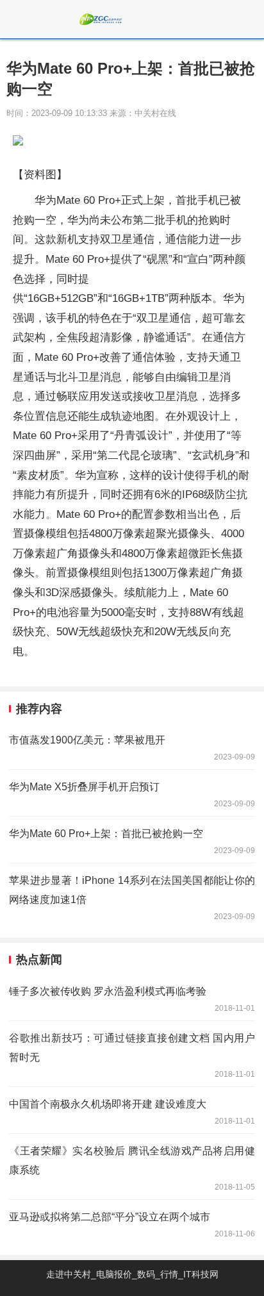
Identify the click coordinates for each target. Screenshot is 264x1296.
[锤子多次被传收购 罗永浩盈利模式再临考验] (132, 997)
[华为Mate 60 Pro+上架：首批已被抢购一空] (132, 840)
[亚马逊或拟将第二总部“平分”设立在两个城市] (132, 1223)
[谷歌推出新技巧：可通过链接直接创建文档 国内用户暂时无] (132, 1053)
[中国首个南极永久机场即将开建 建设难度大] (132, 1110)
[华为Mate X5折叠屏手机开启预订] (132, 793)
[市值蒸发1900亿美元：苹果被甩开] (132, 746)
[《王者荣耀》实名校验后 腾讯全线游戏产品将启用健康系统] (132, 1166)
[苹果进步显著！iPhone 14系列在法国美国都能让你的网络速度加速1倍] (132, 896)
